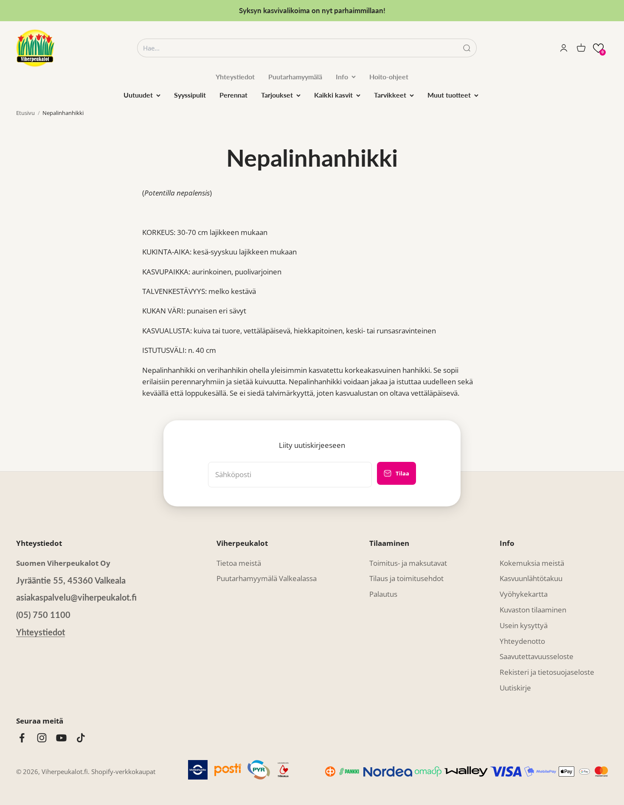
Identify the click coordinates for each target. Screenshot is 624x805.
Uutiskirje (515, 688)
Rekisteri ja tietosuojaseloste (547, 672)
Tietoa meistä (238, 563)
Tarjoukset (277, 95)
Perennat (233, 95)
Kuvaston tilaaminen (533, 610)
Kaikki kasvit (333, 95)
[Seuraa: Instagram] (42, 738)
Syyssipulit (190, 95)
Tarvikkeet (390, 95)
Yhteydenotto (522, 641)
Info (342, 77)
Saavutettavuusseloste (536, 656)
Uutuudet (138, 95)
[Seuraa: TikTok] (81, 738)
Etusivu (25, 113)
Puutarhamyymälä (295, 77)
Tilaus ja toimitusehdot (406, 578)
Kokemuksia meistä (532, 563)
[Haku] (466, 48)
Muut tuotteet (449, 95)
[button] (598, 48)
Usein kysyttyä (524, 625)
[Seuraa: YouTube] (61, 738)
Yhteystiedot (235, 77)
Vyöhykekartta (524, 594)
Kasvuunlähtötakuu (531, 578)
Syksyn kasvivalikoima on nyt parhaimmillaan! (312, 10)
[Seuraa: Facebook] (22, 738)
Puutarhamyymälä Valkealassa (266, 578)
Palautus (383, 594)
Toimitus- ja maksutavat (408, 563)
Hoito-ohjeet (388, 77)
